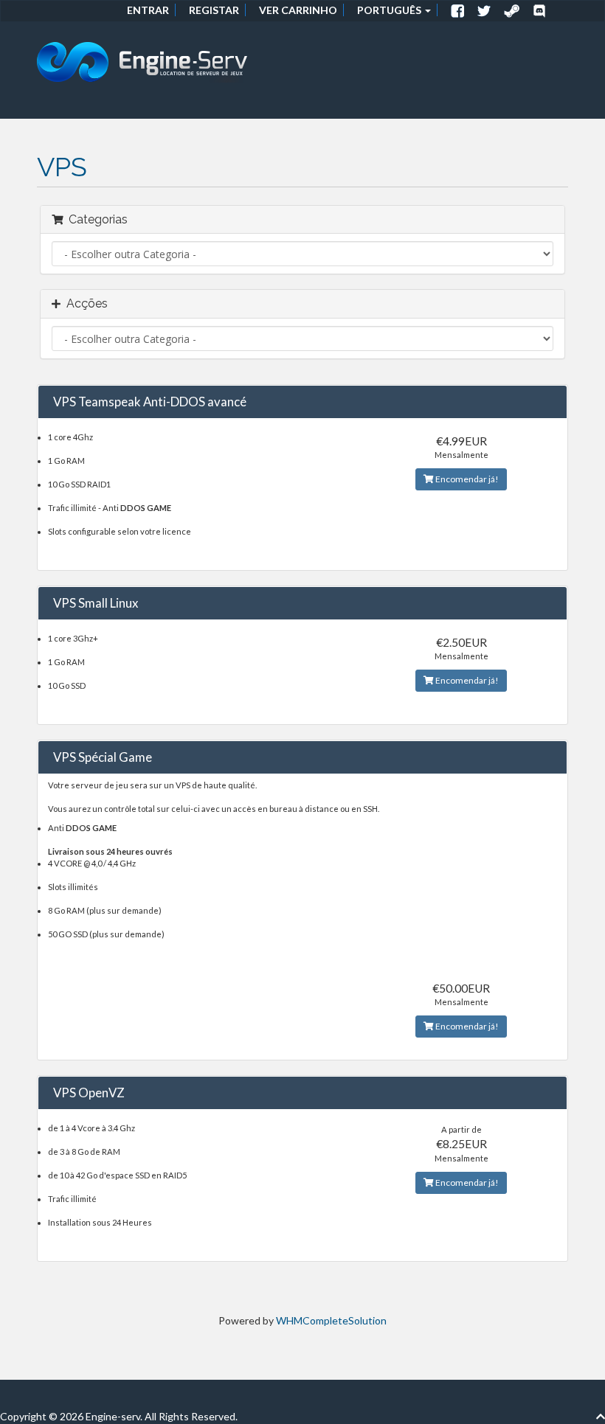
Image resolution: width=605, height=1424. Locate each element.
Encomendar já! (466, 478)
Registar (214, 10)
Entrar (148, 10)
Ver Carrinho (298, 10)
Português (390, 10)
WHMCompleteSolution (331, 1320)
